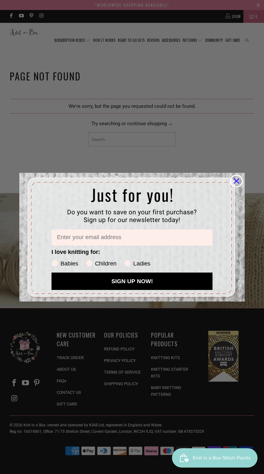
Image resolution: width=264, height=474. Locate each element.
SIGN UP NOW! (132, 281)
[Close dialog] (236, 181)
